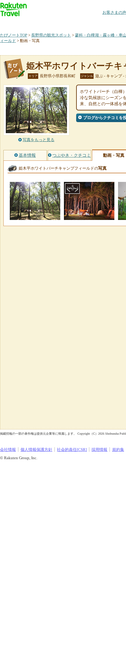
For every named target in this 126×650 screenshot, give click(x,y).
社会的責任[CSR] (72, 449)
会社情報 (8, 449)
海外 (46, 22)
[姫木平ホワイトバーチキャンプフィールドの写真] (35, 217)
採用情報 (99, 449)
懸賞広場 (71, 22)
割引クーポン (96, 22)
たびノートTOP (13, 35)
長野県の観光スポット (51, 35)
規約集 (118, 449)
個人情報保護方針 (36, 449)
